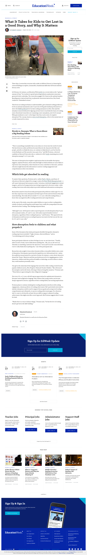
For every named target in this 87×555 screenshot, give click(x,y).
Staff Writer (22, 314)
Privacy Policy (55, 549)
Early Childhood (9, 373)
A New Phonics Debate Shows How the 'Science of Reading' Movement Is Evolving (12, 472)
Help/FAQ (42, 536)
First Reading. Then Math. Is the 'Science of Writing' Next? (74, 67)
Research (23, 326)
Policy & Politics (24, 12)
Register (8, 390)
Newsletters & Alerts (58, 536)
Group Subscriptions (58, 538)
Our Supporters (30, 540)
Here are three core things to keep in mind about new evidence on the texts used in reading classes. (29, 137)
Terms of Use (46, 549)
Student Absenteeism (42, 373)
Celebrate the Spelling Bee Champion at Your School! (73, 119)
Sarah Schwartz (71, 72)
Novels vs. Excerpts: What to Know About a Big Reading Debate (29, 132)
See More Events (43, 401)
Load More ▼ (43, 494)
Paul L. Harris (46, 179)
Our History (29, 536)
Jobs (64, 12)
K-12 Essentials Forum (19, 373)
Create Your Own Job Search (43, 441)
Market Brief (72, 12)
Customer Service (44, 538)
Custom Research (72, 545)
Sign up (55, 350)
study (47, 154)
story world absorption (39, 117)
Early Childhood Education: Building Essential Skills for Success (14, 378)
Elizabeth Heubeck (16, 30)
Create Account (12, 513)
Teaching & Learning (37, 12)
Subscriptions (57, 533)
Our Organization (30, 533)
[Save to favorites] (6, 87)
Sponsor (70, 89)
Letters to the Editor (45, 533)
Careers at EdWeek (31, 543)
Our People (29, 538)
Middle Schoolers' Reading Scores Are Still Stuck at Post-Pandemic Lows (51, 472)
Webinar (50, 373)
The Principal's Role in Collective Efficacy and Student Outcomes (69, 379)
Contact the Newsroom (45, 540)
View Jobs (10, 429)
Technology (50, 12)
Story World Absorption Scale (53, 181)
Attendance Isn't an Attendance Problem (42, 378)
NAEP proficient (23, 109)
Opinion (58, 12)
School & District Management (71, 373)
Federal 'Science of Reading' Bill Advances (71, 471)
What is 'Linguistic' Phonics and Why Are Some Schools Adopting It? (32, 472)
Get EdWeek (57, 531)
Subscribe (76, 5)
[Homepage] (43, 6)
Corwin (49, 389)
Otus (76, 390)
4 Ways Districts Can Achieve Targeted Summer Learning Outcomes (74, 96)
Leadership (13, 12)
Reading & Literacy (11, 18)
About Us (29, 531)
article (41, 92)
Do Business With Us (73, 531)
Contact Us (43, 531)
